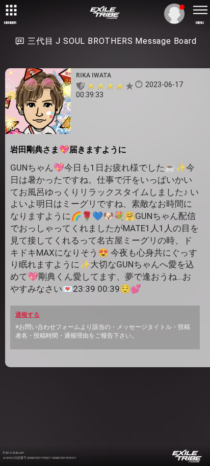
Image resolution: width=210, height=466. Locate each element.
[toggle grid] (10, 10)
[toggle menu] (200, 10)
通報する (27, 314)
